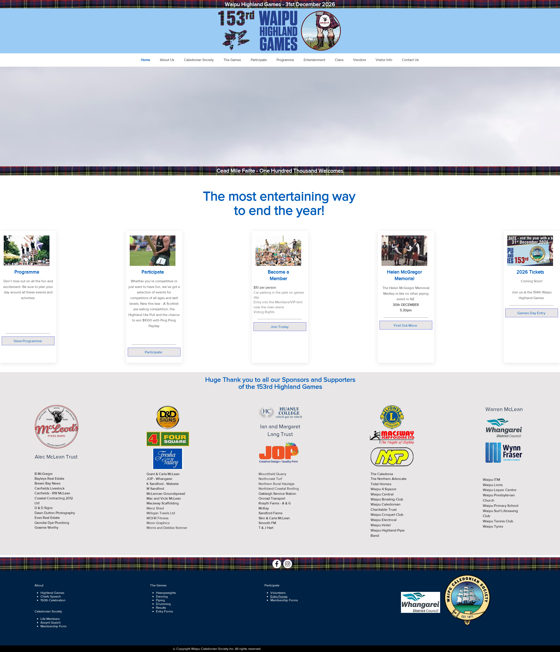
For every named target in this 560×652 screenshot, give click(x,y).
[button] (167, 59)
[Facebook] (276, 564)
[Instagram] (287, 564)
